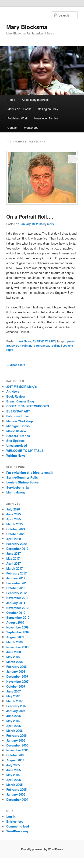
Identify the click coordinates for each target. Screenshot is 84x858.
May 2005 (13, 775)
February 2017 (16, 573)
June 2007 (13, 691)
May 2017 (13, 558)
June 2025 (13, 514)
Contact (12, 127)
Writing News (15, 455)
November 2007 (17, 681)
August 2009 (15, 637)
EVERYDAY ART (44, 341)
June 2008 (13, 652)
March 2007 (14, 701)
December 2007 (17, 676)
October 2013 (15, 588)
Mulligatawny (15, 492)
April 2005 (13, 779)
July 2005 (13, 765)
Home (11, 99)
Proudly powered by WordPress (42, 849)
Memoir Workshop (19, 421)
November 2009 (17, 627)
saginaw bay (42, 345)
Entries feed (15, 821)
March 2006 (14, 730)
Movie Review (16, 431)
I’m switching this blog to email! (29, 472)
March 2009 (14, 642)
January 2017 (15, 578)
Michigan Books (18, 426)
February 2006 (16, 735)
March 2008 (14, 661)
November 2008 (17, 647)
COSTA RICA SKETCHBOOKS (27, 406)
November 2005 (17, 750)
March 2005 (14, 784)
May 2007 (13, 696)
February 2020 (16, 543)
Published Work (17, 118)
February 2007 (16, 706)
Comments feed (17, 826)
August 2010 (15, 622)
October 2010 (15, 612)
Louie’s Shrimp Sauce (22, 482)
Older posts (15, 365)
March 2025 (14, 524)
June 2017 (13, 553)
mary (50, 224)
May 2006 (13, 721)
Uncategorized (16, 445)
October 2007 (15, 686)
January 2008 (15, 671)
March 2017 (14, 568)
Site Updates (15, 440)
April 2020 (13, 539)
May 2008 (13, 657)
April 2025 (13, 519)
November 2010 (17, 607)
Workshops (31, 127)
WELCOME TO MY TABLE (25, 450)
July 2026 (13, 509)
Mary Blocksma (26, 27)
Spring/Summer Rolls (22, 477)
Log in (11, 816)
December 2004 (17, 799)
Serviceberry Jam (19, 487)
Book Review (15, 396)
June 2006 (13, 715)
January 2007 (15, 711)
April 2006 (13, 725)
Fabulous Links (17, 416)
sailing (56, 345)
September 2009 (17, 632)
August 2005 (15, 760)
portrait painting (21, 345)
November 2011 (17, 597)
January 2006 (15, 740)
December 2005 (17, 745)
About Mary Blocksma (35, 99)
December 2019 (17, 548)
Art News (25, 341)
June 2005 (13, 770)
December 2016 (17, 583)
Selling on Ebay (48, 109)
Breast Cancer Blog (20, 401)
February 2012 (16, 593)
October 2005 (15, 755)
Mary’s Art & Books (19, 109)
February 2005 (16, 789)
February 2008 (16, 666)
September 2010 (17, 617)
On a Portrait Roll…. (29, 216)
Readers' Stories (18, 435)
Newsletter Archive (46, 118)
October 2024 (15, 529)
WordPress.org (17, 831)
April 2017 (13, 563)
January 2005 (15, 794)
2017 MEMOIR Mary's (21, 386)
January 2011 (15, 603)
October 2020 (15, 534)
